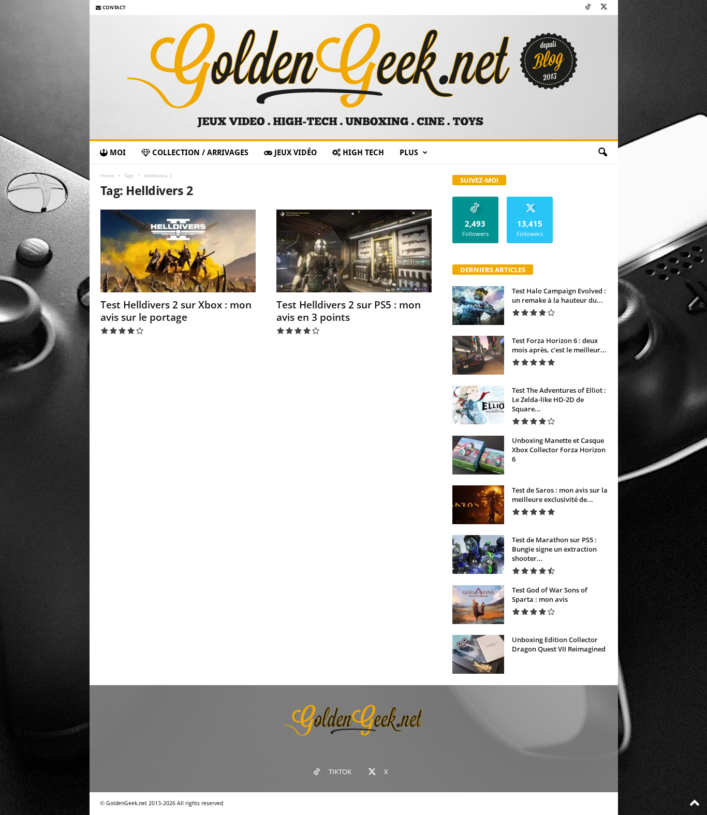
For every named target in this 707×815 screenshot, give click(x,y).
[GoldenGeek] (354, 77)
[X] (604, 7)
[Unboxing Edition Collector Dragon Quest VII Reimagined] (478, 654)
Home (107, 176)
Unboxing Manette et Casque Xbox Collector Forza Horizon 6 (559, 450)
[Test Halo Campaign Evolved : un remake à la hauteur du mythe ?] (478, 305)
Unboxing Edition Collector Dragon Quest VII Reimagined (559, 644)
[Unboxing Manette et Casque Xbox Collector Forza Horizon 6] (478, 455)
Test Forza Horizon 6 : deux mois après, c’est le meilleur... (559, 345)
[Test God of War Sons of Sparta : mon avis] (478, 604)
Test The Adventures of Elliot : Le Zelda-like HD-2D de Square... (559, 399)
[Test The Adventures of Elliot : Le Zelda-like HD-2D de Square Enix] (478, 405)
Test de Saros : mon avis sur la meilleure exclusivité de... (560, 494)
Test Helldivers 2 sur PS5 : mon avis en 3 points (348, 311)
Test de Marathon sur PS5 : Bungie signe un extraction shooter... (554, 549)
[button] (602, 152)
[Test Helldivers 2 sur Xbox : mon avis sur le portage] (178, 251)
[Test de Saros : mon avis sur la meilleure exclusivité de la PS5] (478, 504)
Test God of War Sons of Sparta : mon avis (549, 594)
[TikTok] (588, 7)
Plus (409, 152)
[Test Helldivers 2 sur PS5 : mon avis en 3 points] (354, 251)
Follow (475, 200)
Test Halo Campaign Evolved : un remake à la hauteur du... (559, 295)
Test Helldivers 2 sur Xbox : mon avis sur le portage (176, 311)
